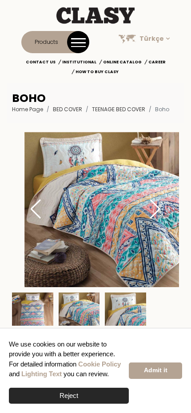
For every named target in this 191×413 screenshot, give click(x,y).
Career (157, 62)
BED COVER (67, 109)
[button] (155, 209)
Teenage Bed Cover (118, 109)
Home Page (27, 109)
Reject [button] (69, 395)
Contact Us (41, 62)
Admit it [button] (155, 370)
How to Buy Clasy (97, 71)
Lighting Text (41, 374)
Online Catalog (122, 62)
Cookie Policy (99, 364)
